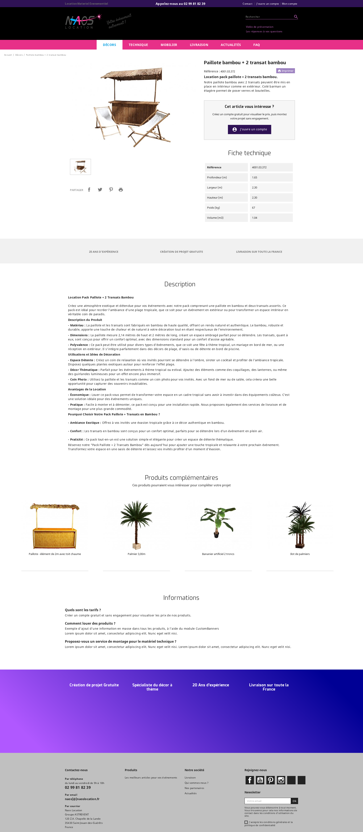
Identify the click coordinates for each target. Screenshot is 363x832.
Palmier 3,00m (136, 554)
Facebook (250, 780)
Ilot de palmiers (300, 554)
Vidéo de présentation (259, 27)
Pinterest (111, 189)
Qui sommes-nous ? (196, 783)
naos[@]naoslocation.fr (82, 799)
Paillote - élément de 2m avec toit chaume (55, 554)
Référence (214, 167)
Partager (89, 189)
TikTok (301, 780)
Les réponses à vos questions (264, 31)
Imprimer (285, 71)
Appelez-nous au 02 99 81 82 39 (180, 3)
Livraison (190, 777)
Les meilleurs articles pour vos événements (151, 777)
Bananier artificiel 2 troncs (218, 554)
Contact (247, 3)
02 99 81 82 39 (78, 787)
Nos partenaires (194, 788)
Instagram (281, 780)
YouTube (260, 780)
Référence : (212, 71)
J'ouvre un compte (249, 129)
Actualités (191, 793)
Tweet (100, 189)
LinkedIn (291, 780)
